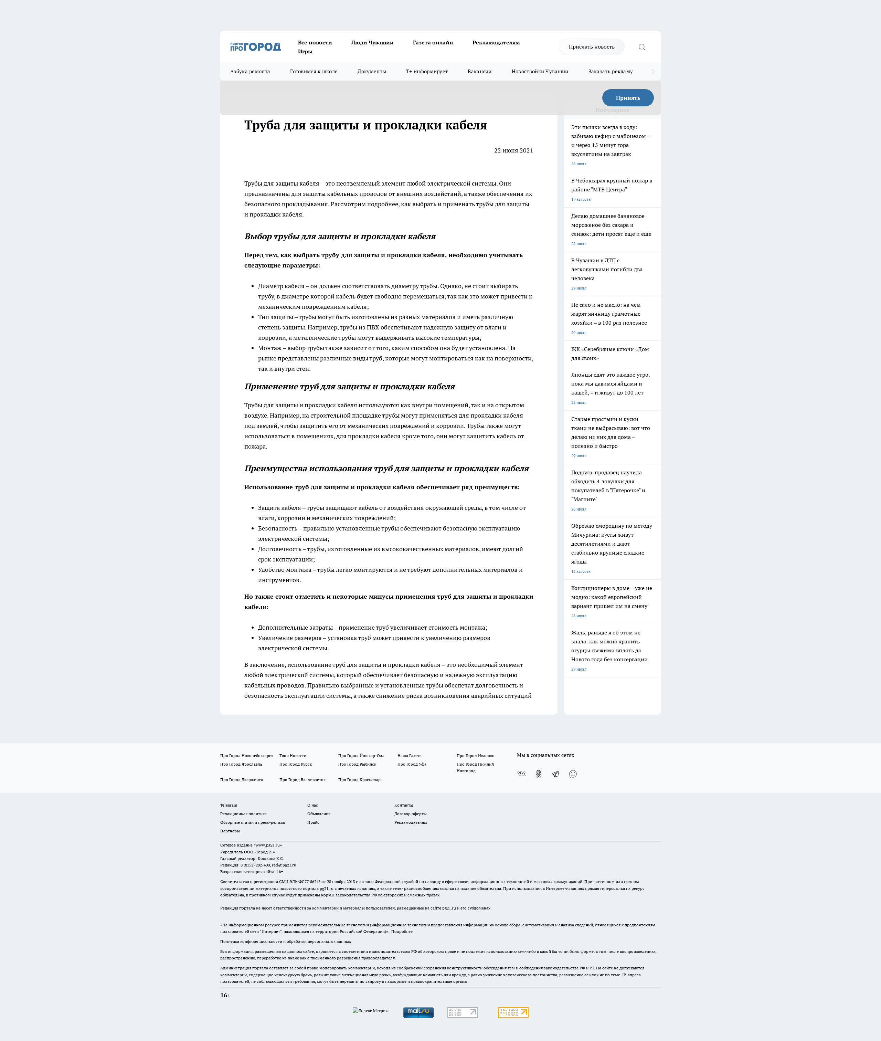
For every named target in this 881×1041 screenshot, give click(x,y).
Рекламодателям (496, 42)
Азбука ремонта (250, 71)
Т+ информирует (427, 71)
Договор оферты (410, 813)
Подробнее (402, 931)
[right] (653, 72)
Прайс (313, 822)
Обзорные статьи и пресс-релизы (252, 822)
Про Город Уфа (411, 764)
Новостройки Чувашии (540, 71)
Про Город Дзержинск (241, 779)
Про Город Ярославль (241, 764)
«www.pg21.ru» (268, 845)
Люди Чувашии (372, 42)
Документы (372, 71)
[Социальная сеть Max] (573, 774)
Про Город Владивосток (302, 779)
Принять (628, 97)
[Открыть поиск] (642, 47)
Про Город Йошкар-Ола (361, 755)
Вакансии (479, 71)
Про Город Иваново (476, 755)
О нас (312, 805)
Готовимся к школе (314, 71)
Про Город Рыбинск (357, 764)
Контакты (403, 805)
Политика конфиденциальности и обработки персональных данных (285, 941)
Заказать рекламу (610, 71)
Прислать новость (592, 46)
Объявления (318, 813)
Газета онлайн (433, 42)
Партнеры (230, 830)
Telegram (228, 805)
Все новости (315, 42)
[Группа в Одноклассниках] (538, 774)
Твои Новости (292, 755)
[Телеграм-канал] (555, 774)
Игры (305, 51)
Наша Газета (409, 755)
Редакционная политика (243, 813)
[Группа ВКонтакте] (521, 774)
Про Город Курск (295, 764)
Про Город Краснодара (360, 779)
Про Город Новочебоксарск (246, 755)
